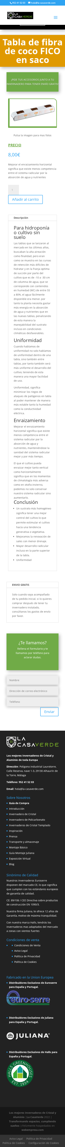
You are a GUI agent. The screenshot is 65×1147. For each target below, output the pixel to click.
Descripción (21, 217)
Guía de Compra (19, 803)
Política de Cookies (25, 962)
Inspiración (16, 831)
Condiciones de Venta (27, 945)
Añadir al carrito (25, 199)
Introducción (16, 808)
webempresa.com (32, 1130)
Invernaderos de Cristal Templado (29, 825)
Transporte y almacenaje (24, 842)
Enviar (49, 711)
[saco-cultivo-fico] (33, 125)
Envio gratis (20, 584)
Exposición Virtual (20, 858)
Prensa (13, 836)
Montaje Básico (18, 847)
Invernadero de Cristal (22, 814)
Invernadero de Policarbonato (27, 819)
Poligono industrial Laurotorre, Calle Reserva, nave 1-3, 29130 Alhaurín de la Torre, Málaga (32, 771)
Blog (11, 864)
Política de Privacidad (27, 956)
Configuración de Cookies (44, 1143)
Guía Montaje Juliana (21, 853)
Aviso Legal (21, 950)
